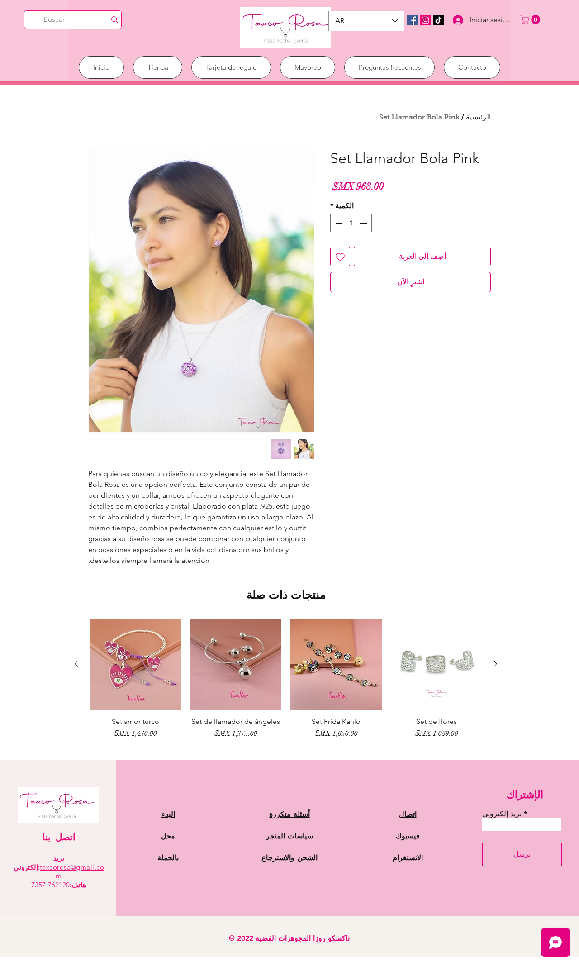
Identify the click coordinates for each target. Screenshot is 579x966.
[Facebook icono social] (412, 20)
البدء (168, 814)
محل (168, 836)
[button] (531, 19)
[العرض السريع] (436, 664)
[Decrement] (364, 223)
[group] (286, 683)
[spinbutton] (351, 223)
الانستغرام (408, 857)
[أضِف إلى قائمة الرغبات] (340, 256)
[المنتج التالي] (76, 663)
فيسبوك (408, 836)
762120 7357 (50, 884)
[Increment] (338, 223)
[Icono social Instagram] (425, 20)
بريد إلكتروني (502, 814)
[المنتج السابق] (495, 663)
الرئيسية (478, 117)
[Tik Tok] (438, 20)
